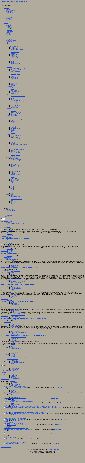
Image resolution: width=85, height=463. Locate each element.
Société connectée (15, 396)
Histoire (12, 363)
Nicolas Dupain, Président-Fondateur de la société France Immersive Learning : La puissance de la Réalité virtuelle (30, 406)
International (13, 400)
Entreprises (9, 251)
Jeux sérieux (13, 297)
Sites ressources (14, 369)
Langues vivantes (15, 304)
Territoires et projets (15, 404)
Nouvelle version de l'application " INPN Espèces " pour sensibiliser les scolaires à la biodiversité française (28, 391)
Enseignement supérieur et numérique (19, 286)
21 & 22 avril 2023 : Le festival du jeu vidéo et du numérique (18, 301)
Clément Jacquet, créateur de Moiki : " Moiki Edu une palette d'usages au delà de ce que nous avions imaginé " (32, 223)
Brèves (8, 227)
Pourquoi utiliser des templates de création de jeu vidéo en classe (19, 267)
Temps (12, 353)
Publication (13, 319)
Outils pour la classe (15, 271)
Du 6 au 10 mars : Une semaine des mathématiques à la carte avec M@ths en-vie (23, 335)
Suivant (5, 361)
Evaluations (13, 266)
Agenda (9, 228)
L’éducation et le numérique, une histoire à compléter (16, 428)
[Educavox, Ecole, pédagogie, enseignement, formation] (14, 1)
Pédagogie (6, 242)
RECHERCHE (4, 376)
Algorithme (13, 355)
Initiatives (13, 268)
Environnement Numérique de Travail (19, 332)
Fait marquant (7, 322)
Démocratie (13, 411)
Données (13, 356)
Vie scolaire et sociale (16, 420)
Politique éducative (15, 351)
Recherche (6, 270)
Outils (8, 239)
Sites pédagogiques (15, 368)
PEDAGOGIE (4, 374)
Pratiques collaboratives (16, 338)
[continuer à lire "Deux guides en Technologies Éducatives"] (14, 424)
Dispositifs (6, 227)
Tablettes (13, 342)
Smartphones (14, 340)
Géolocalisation (14, 334)
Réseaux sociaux (14, 320)
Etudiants (9, 252)
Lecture (12, 305)
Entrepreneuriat (14, 323)
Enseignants (10, 250)
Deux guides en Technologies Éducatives (13, 423)
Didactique (9, 230)
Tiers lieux (13, 405)
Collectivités (10, 245)
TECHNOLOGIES (5, 379)
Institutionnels (10, 254)
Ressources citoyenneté (16, 364)
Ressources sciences (15, 366)
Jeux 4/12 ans (14, 296)
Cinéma (12, 274)
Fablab (12, 333)
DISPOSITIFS (4, 372)
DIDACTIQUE (4, 370)
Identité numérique (15, 316)
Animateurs (9, 243)
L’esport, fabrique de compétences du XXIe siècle (15, 238)
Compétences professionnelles (18, 281)
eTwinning (13, 346)
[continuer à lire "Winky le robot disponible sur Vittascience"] (14, 434)
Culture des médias (15, 310)
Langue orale (14, 303)
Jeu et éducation (14, 295)
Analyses (9, 237)
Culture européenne (15, 410)
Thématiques (7, 258)
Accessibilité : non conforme (53, 449)
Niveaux (6, 421)
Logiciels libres (14, 375)
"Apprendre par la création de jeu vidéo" (12, 253)
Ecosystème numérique (16, 348)
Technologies (10, 235)
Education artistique (15, 361)
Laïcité (12, 417)
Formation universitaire (16, 288)
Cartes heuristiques (15, 330)
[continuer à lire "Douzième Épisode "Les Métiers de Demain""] (15, 398)
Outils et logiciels (14, 377)
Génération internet (15, 389)
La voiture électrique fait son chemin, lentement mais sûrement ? (18, 401)
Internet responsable (15, 317)
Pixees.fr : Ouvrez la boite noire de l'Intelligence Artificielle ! (17, 284)
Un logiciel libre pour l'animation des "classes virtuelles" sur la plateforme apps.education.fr (24, 412)
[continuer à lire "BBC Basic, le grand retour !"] (11, 438)
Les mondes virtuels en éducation (18, 337)
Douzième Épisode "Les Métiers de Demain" (14, 397)
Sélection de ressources (12, 359)
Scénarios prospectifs (15, 352)
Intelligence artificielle (15, 374)
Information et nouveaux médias (18, 315)
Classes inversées (15, 331)
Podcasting (13, 339)
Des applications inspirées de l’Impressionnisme (15, 418)
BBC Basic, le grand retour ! (10, 437)
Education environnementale (17, 362)
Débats (9, 222)
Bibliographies (14, 360)
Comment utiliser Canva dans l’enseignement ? (14, 386)
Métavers (13, 376)
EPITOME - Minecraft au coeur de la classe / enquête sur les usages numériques (23, 318)
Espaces (13, 349)
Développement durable (16, 373)
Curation (13, 311)
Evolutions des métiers (16, 325)
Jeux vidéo (13, 298)
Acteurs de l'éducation (9, 242)
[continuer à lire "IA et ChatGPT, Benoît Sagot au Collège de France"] (16, 443)
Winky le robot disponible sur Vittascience (13, 432)
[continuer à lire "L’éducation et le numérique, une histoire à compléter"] (16, 429)
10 (4, 360)
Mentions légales (30, 449)
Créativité (13, 264)
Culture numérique (15, 265)
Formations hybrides (15, 287)
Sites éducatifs (14, 367)
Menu (2, 218)
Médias (9, 308)
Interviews (9, 224)
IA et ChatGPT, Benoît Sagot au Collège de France (15, 442)
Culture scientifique (15, 371)
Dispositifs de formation (16, 282)
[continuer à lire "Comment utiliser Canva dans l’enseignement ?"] (15, 387)
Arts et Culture (10, 272)
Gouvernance (14, 414)
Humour (12, 302)
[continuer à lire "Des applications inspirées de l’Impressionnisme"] (15, 419)
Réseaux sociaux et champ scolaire (19, 357)
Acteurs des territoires (15, 384)
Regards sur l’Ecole (15, 393)
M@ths (2, 343)
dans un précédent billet (11, 326)
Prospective (10, 347)
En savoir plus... (4, 236)
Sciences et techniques (12, 370)
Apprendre (13, 260)
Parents (9, 257)
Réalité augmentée (15, 378)
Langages (9, 300)
